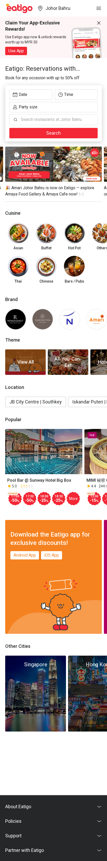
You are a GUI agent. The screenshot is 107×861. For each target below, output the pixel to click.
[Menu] (98, 8)
